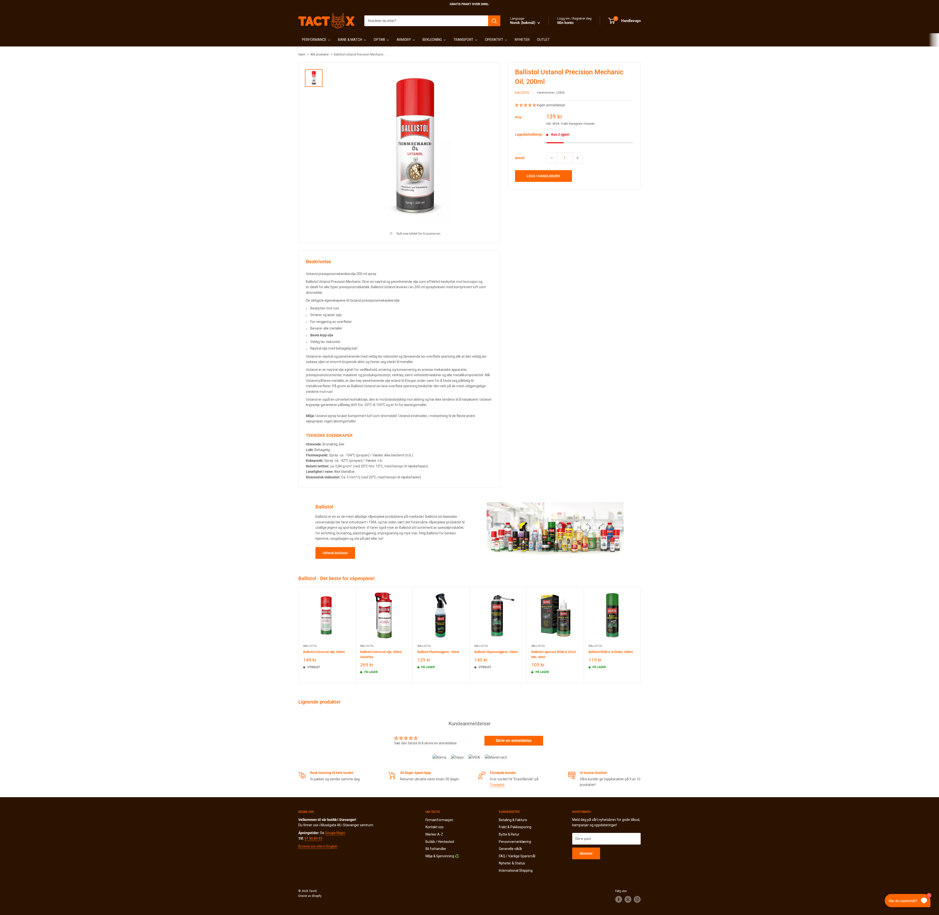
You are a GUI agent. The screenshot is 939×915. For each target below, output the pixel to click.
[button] (526, 105)
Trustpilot (497, 785)
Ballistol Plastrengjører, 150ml (438, 652)
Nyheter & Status (512, 863)
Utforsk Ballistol (335, 553)
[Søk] (494, 20)
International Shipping (516, 870)
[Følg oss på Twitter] (628, 899)
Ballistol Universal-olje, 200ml (324, 652)
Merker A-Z (434, 834)
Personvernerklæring (515, 842)
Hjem (301, 54)
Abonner (586, 853)
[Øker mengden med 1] (577, 158)
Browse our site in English (317, 846)
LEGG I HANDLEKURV (543, 176)
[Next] (641, 635)
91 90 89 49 (313, 838)
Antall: (520, 158)
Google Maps (335, 833)
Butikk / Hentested (439, 842)
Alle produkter (319, 54)
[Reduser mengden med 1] (552, 158)
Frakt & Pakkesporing (515, 827)
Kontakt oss (434, 827)
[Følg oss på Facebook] (618, 899)
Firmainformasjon (439, 820)
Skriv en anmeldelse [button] (514, 740)
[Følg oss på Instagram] (637, 899)
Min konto (565, 23)
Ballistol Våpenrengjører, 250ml (496, 652)
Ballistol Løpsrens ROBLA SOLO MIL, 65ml (553, 654)
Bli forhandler (435, 849)
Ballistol (522, 92)
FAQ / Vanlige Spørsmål (517, 856)
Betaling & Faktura (513, 820)
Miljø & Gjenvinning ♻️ (442, 856)
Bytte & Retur (509, 834)
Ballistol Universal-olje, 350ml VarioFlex (381, 654)
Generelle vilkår (510, 849)
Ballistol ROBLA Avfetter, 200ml (611, 652)
